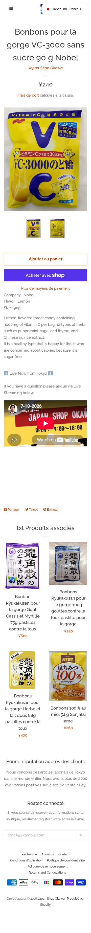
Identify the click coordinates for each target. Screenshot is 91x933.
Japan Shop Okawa (45, 68)
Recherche (29, 854)
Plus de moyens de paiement (45, 288)
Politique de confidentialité (66, 860)
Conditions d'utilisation (26, 860)
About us (47, 854)
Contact (64, 854)
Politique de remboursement (47, 866)
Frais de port (28, 95)
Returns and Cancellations (47, 872)
